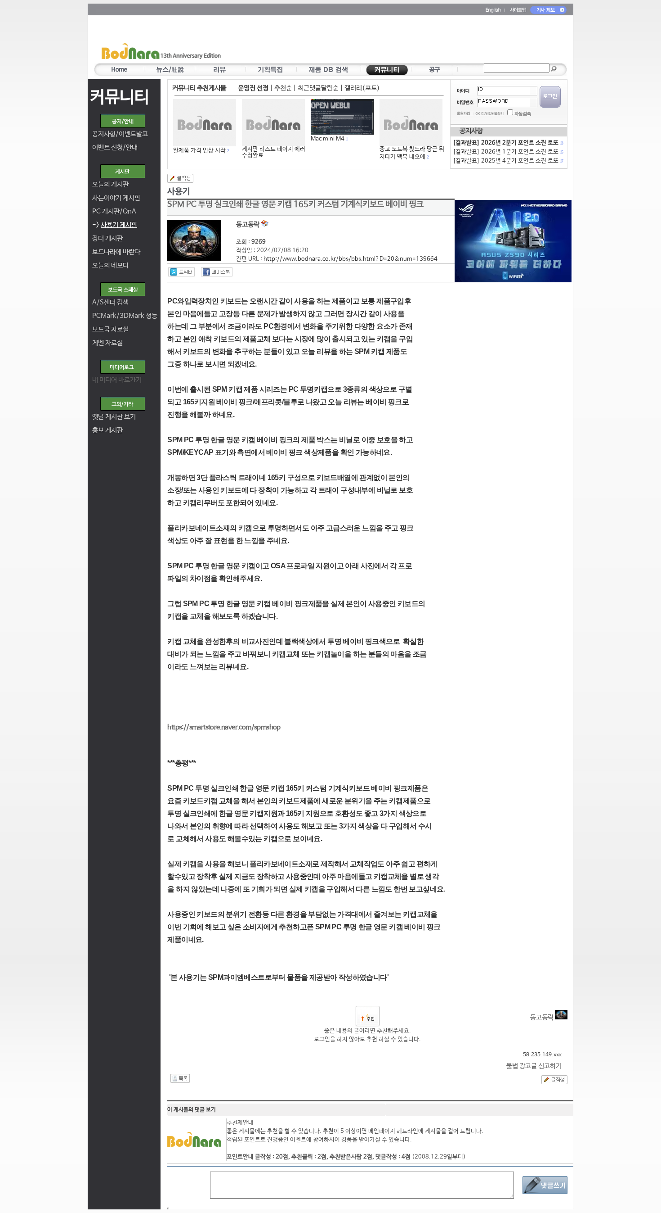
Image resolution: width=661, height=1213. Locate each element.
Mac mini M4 (327, 139)
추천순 (283, 88)
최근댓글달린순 (318, 88)
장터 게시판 (107, 238)
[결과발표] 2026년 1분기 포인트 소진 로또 (508, 152)
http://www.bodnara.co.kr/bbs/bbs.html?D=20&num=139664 (351, 259)
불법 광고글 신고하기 (534, 1066)
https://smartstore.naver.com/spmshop (223, 727)
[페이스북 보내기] (216, 271)
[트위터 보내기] (181, 271)
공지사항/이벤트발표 (120, 134)
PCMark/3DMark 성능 (124, 316)
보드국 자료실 (110, 329)
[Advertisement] (383, 41)
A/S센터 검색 (110, 302)
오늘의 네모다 (110, 265)
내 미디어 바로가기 (117, 380)
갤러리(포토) (362, 88)
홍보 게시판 (107, 430)
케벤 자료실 (107, 343)
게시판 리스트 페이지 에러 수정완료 (273, 152)
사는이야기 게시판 (116, 198)
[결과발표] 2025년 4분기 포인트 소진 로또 (508, 161)
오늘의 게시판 (110, 184)
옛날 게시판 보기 (114, 417)
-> (114, 225)
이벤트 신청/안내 (115, 147)
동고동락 (542, 1017)
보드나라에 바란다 (116, 252)
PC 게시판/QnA (114, 211)
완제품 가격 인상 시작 (199, 150)
